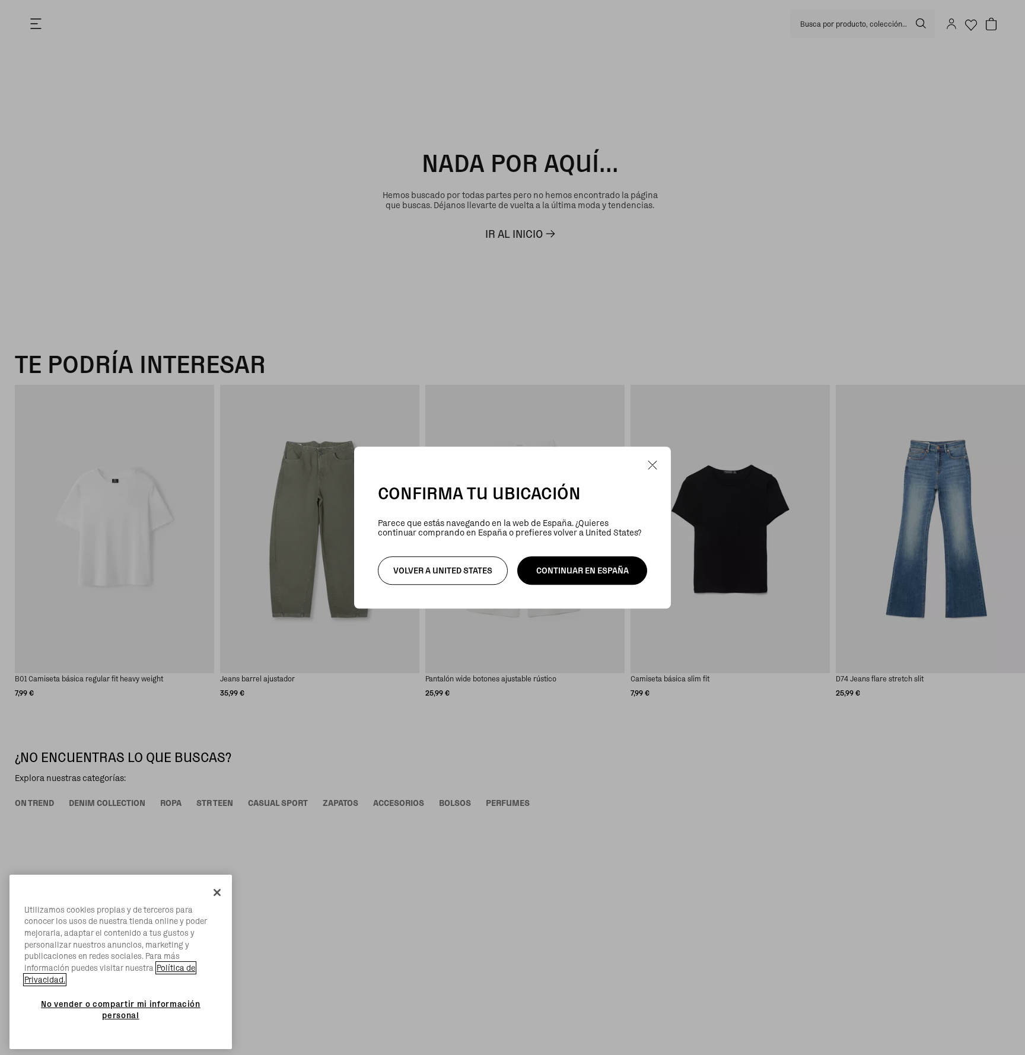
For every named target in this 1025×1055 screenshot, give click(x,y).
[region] (120, 962)
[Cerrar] (217, 892)
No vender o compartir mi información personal (120, 1009)
